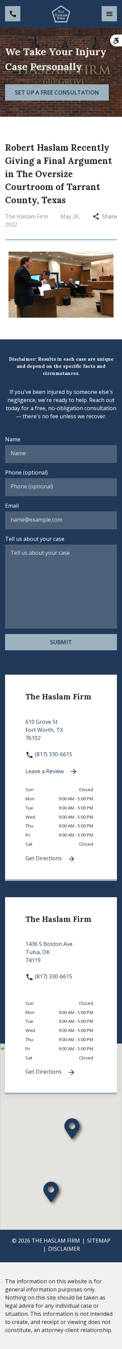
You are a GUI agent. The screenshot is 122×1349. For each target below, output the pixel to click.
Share (109, 216)
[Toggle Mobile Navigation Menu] (109, 13)
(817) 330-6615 (53, 754)
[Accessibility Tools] (116, 40)
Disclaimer (64, 1248)
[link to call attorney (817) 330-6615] (12, 13)
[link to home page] (61, 13)
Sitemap (98, 1240)
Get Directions (44, 858)
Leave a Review (45, 771)
